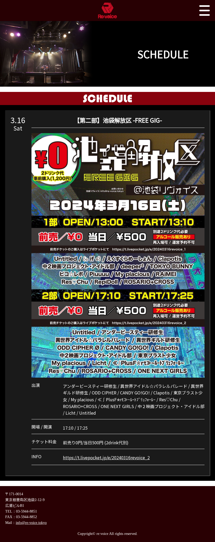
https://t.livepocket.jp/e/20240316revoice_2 (106, 457)
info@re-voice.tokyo (31, 523)
